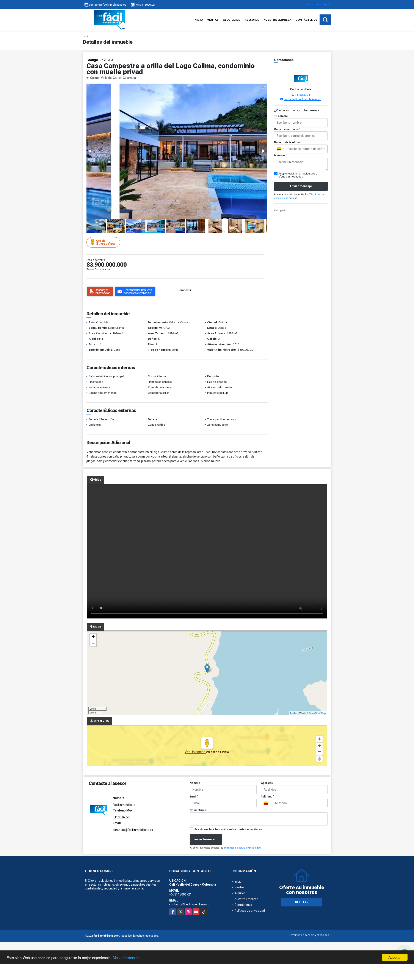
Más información (126, 957)
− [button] (93, 643)
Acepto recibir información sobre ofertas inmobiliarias (228, 829)
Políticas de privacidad (250, 910)
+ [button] (93, 636)
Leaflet (293, 713)
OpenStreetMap (317, 713)
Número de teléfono (287, 142)
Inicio (198, 19)
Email (194, 796)
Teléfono (267, 796)
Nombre (196, 783)
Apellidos (267, 783)
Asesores (252, 19)
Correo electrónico (287, 129)
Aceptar (394, 957)
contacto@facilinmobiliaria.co (302, 99)
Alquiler (240, 893)
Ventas (213, 19)
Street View (105, 242)
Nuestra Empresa (277, 19)
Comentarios (198, 810)
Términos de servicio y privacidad (242, 847)
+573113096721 (145, 4)
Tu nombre (282, 116)
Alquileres (231, 19)
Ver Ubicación (195, 752)
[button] (263, 87)
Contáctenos (306, 19)
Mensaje (280, 155)
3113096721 (302, 95)
